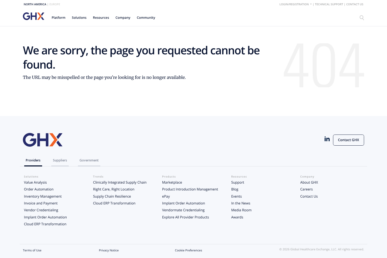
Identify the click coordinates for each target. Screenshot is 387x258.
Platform (58, 17)
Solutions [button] (79, 17)
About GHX (309, 182)
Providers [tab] (33, 160)
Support (237, 182)
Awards (237, 217)
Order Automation (38, 189)
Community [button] (146, 17)
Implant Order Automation (45, 217)
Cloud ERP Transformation (45, 224)
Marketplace (172, 182)
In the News (240, 203)
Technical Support (329, 4)
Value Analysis (35, 182)
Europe (54, 4)
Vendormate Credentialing (183, 210)
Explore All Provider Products (185, 217)
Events (236, 196)
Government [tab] (89, 160)
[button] (58, 17)
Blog (234, 189)
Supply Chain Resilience (112, 196)
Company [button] (123, 17)
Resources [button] (101, 17)
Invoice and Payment (41, 203)
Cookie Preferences (188, 250)
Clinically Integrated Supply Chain (120, 182)
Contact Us (354, 4)
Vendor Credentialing (41, 210)
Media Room (241, 210)
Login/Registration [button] (295, 4)
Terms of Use (32, 250)
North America (35, 4)
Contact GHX (348, 139)
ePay (166, 196)
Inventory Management (43, 196)
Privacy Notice (109, 250)
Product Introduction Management (190, 189)
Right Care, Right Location (113, 189)
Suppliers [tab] (60, 160)
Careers (306, 189)
